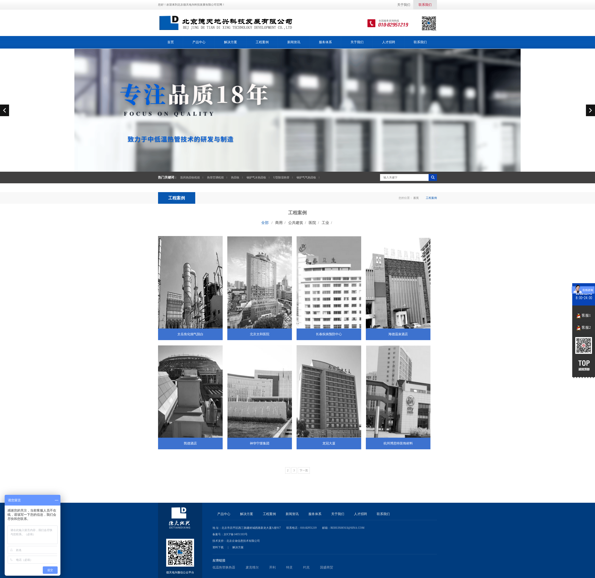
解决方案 (230, 42)
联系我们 (425, 5)
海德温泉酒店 (398, 334)
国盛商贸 (326, 567)
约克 (306, 567)
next (590, 110)
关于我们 (403, 5)
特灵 (289, 567)
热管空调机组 (215, 177)
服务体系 (325, 42)
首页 (170, 42)
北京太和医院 (259, 334)
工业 (325, 223)
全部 (265, 223)
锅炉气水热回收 (256, 177)
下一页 (304, 470)
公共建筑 (295, 223)
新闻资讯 (293, 42)
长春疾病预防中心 (329, 334)
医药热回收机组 (190, 177)
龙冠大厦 (328, 443)
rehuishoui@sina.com (347, 527)
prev (4, 110)
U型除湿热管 (281, 177)
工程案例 (262, 42)
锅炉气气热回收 (306, 177)
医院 (312, 223)
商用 (279, 223)
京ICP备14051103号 (236, 534)
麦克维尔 (252, 567)
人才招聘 (388, 42)
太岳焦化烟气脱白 (190, 334)
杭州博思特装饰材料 (398, 443)
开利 (272, 567)
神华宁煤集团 (259, 443)
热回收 (235, 177)
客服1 (586, 315)
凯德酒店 (190, 443)
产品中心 (198, 42)
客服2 (586, 327)
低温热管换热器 (223, 567)
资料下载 (218, 547)
